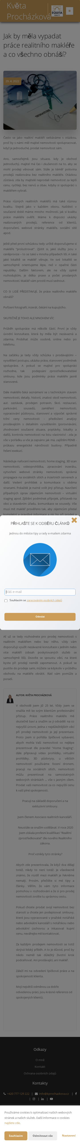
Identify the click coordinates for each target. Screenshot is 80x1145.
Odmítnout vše (43, 1136)
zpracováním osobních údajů (44, 600)
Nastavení (69, 1135)
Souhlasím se (18, 600)
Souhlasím (16, 1136)
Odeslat (40, 616)
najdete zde (12, 1123)
